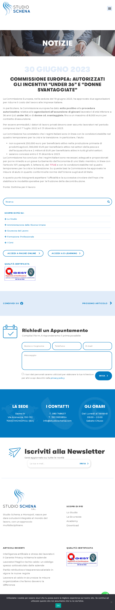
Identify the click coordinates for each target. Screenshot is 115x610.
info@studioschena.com (57, 420)
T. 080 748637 (57, 413)
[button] (109, 8)
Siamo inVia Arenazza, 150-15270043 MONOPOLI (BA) (20, 417)
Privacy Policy (57, 378)
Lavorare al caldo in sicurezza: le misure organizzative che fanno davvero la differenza (26, 581)
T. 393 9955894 (57, 417)
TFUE (53, 164)
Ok (58, 605)
